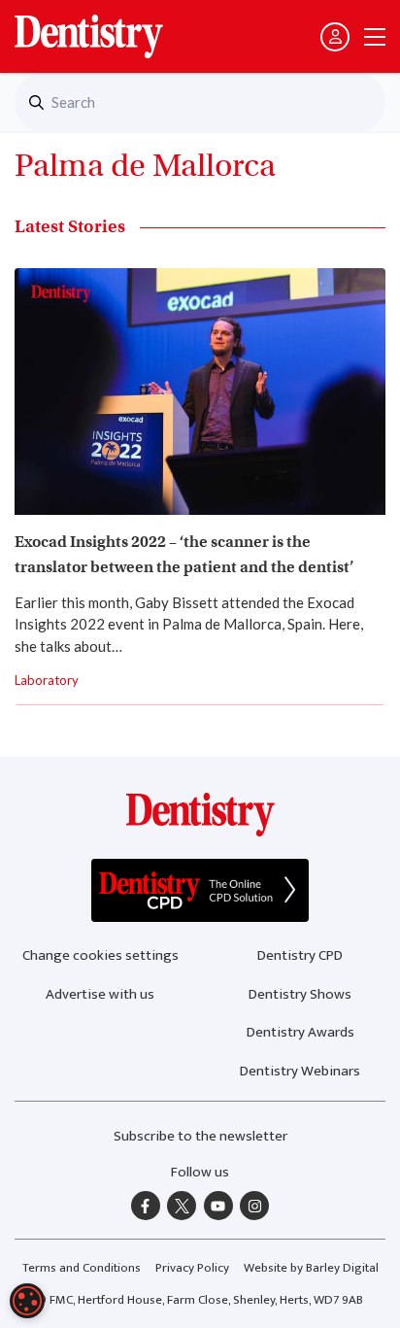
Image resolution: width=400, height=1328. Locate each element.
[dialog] (27, 1300)
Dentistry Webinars (300, 1071)
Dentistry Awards (300, 1032)
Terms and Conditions (81, 1267)
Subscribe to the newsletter (200, 1136)
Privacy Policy (192, 1267)
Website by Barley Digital (311, 1267)
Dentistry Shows (300, 994)
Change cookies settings (100, 955)
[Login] (335, 36)
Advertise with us (100, 994)
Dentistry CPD (300, 955)
